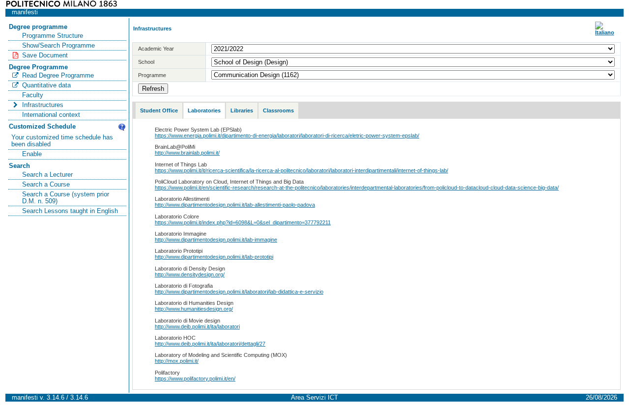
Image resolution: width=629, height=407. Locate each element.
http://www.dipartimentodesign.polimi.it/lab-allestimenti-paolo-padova (235, 205)
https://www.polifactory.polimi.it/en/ (195, 378)
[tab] (159, 111)
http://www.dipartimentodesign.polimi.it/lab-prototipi (214, 257)
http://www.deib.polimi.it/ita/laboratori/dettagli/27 (210, 344)
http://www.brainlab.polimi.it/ (187, 153)
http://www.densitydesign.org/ (190, 274)
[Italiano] (604, 32)
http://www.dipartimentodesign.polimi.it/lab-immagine (216, 240)
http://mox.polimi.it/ (177, 361)
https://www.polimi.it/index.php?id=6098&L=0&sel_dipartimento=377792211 (243, 222)
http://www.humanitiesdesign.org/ (194, 309)
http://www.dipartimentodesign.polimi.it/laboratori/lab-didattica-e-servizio (239, 292)
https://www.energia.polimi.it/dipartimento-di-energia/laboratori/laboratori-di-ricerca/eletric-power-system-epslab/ (287, 135)
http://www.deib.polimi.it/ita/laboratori (197, 326)
